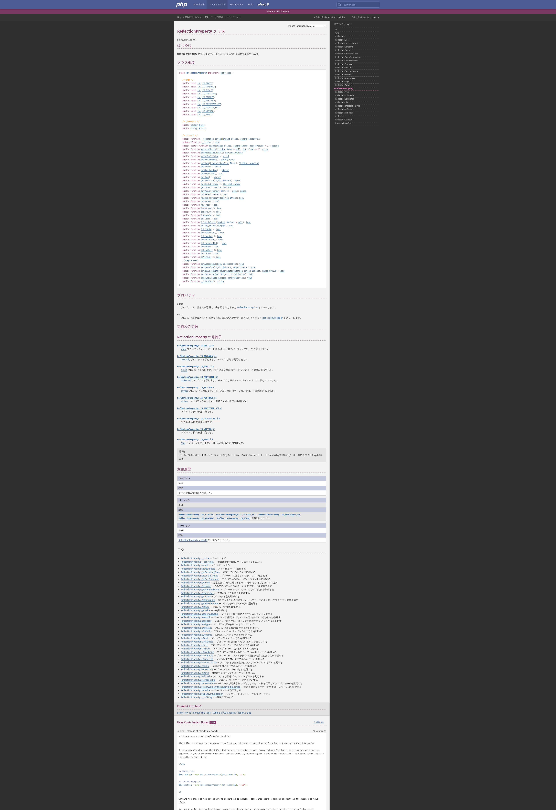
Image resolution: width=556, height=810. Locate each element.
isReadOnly (207, 250)
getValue (205, 191)
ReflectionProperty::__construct (197, 561)
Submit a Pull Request (224, 712)
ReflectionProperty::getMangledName (200, 589)
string (194, 125)
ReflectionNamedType (345, 78)
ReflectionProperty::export (194, 565)
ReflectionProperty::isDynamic (196, 634)
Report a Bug (244, 712)
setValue (205, 274)
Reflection (340, 36)
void (217, 142)
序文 (179, 17)
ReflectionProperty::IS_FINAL (193, 439)
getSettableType (209, 184)
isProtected (207, 239)
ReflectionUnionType (344, 95)
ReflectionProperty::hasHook (195, 617)
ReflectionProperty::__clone (195, 558)
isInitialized (208, 222)
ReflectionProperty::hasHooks (196, 620)
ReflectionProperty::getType (195, 607)
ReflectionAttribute (344, 113)
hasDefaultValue (209, 194)
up (179, 731)
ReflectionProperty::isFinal (194, 638)
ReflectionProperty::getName (196, 596)
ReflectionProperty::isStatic (195, 673)
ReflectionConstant (344, 47)
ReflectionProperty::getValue (196, 610)
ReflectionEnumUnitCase (346, 54)
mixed (220, 146)
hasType (205, 205)
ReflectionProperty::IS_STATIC (194, 346)
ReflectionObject (343, 81)
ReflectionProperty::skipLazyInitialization (202, 693)
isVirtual (206, 257)
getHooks (205, 166)
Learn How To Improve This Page (194, 712)
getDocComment (208, 160)
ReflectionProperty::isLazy (194, 645)
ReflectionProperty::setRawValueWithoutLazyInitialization (210, 686)
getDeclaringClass (211, 153)
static (183, 349)
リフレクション (234, 17)
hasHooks (205, 201)
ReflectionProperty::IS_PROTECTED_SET (198, 408)
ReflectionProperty (344, 88)
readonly (185, 359)
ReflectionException (247, 307)
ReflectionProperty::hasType (195, 624)
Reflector (226, 73)
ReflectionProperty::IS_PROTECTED (195, 377)
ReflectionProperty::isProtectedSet (199, 662)
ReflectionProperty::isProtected (197, 659)
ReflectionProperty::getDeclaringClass (200, 572)
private (184, 390)
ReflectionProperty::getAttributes (198, 568)
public (184, 370)
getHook (205, 163)
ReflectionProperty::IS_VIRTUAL (194, 429)
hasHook (205, 198)
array (265, 149)
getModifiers (208, 173)
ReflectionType (232, 184)
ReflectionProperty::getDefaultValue (199, 575)
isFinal (205, 219)
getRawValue (207, 180)
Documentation (218, 4)
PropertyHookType (219, 163)
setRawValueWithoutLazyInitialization (222, 271)
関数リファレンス (193, 17)
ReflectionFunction (344, 67)
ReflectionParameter (344, 85)
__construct (207, 139)
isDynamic (206, 215)
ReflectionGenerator (344, 99)
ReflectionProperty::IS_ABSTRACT (195, 398)
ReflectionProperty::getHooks (196, 586)
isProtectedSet (209, 243)
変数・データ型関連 (214, 17)
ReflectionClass (234, 153)
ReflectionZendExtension (346, 61)
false (232, 160)
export (212, 146)
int (199, 83)
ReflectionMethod (249, 163)
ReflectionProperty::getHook (195, 582)
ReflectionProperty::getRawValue (198, 600)
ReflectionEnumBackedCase (348, 57)
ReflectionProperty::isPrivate (195, 648)
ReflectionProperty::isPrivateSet (197, 652)
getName (205, 177)
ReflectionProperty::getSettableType (199, 603)
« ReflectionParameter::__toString (329, 17)
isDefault (206, 212)
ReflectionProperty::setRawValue (198, 683)
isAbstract (207, 208)
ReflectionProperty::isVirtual (195, 676)
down (183, 731)
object (218, 139)
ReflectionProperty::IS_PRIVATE (194, 387)
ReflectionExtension (344, 64)
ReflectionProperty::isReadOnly (197, 669)
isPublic (205, 246)
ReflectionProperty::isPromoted (197, 655)
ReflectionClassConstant (346, 43)
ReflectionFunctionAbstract (347, 71)
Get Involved (237, 4)
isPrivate (206, 229)
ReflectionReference (344, 109)
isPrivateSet (208, 232)
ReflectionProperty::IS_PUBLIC (194, 366)
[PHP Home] (182, 4)
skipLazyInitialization (213, 278)
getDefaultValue (209, 156)
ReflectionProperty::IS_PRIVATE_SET (197, 419)
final (183, 443)
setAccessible (208, 264)
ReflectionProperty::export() (193, 540)
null (238, 149)
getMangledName (209, 170)
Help (250, 4)
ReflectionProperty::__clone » (365, 17)
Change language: (297, 26)
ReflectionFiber (342, 102)
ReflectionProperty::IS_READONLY (195, 356)
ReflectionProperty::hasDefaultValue (199, 614)
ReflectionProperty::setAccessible (198, 680)
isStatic (205, 253)
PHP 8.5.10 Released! (278, 11)
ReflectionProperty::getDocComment (200, 579)
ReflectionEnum (342, 50)
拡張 (337, 33)
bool (252, 146)
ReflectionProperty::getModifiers (197, 593)
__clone (206, 142)
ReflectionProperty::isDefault (196, 631)
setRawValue (207, 267)
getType (205, 187)
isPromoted (207, 236)
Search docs (348, 4)
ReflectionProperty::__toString (196, 697)
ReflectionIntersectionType (347, 106)
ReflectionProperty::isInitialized (197, 641)
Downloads (199, 4)
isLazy (204, 226)
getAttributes (208, 149)
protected (186, 380)
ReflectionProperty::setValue (195, 690)
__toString (207, 281)
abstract (185, 401)
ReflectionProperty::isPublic (195, 666)
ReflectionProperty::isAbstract (196, 627)
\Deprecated (191, 260)
